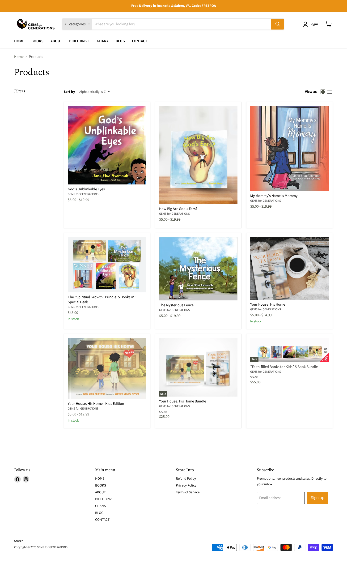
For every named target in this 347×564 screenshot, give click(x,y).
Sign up (317, 498)
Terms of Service (187, 492)
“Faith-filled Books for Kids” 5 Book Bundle (284, 366)
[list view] (329, 92)
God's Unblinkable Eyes (86, 189)
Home (19, 57)
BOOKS (37, 41)
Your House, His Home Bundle (182, 401)
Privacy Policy (186, 485)
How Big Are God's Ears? (178, 208)
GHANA (103, 41)
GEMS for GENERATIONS (83, 194)
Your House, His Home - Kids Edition (96, 403)
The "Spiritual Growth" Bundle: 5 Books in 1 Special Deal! (102, 300)
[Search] (277, 24)
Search (18, 541)
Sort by (69, 92)
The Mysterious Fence (176, 305)
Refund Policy (186, 478)
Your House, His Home (267, 304)
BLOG (120, 41)
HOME (19, 41)
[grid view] (323, 92)
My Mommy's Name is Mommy (273, 195)
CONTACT (139, 41)
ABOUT (56, 41)
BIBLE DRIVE (79, 41)
